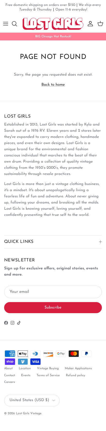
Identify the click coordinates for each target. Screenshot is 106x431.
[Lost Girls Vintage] (53, 24)
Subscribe (53, 308)
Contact (9, 375)
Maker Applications (78, 368)
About (8, 368)
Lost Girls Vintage (28, 413)
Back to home (53, 85)
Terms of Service (48, 375)
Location (25, 368)
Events (25, 375)
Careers (9, 382)
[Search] (17, 23)
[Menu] (5, 23)
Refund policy (75, 375)
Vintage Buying (48, 368)
